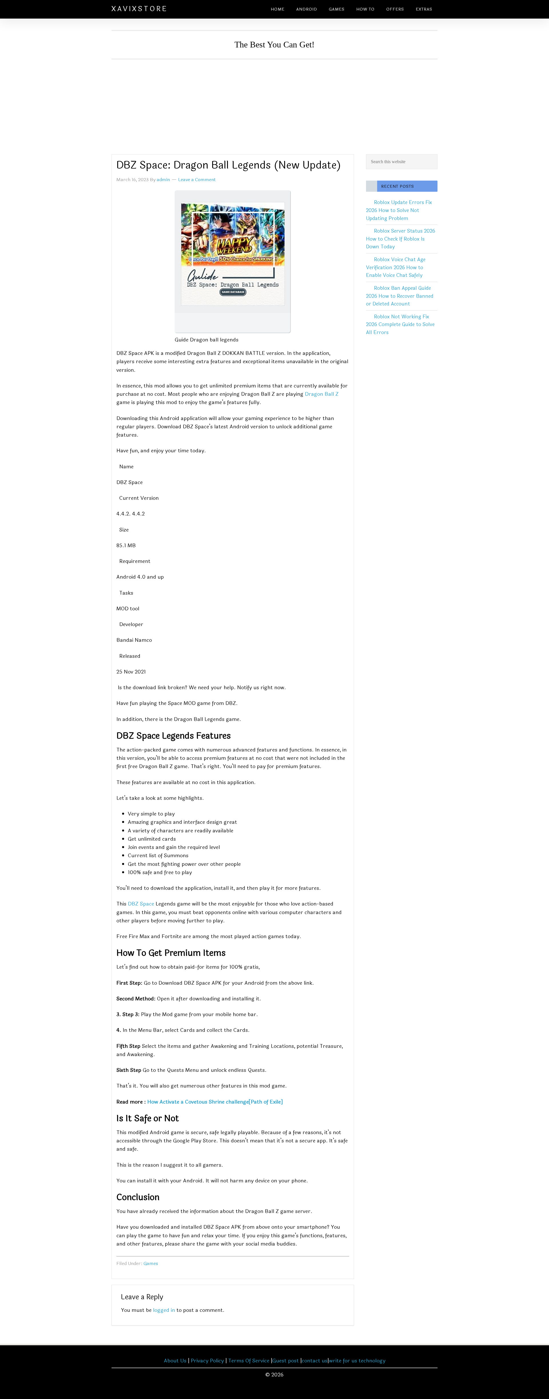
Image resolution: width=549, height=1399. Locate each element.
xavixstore (140, 9)
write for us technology (357, 1361)
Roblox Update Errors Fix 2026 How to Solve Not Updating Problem (399, 210)
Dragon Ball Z (322, 394)
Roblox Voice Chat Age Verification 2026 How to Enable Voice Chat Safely (395, 267)
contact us (314, 1361)
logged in (164, 1310)
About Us (175, 1361)
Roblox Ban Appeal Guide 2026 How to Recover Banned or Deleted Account (399, 296)
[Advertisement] (274, 102)
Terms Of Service (248, 1361)
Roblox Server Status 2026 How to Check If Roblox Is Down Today (400, 239)
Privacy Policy (207, 1361)
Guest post (285, 1361)
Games (151, 1263)
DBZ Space (141, 904)
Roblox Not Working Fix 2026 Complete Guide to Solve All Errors (400, 324)
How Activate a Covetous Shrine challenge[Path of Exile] (215, 1102)
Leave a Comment (197, 179)
